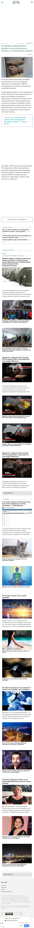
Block (21, 925)
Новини (3, 43)
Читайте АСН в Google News (17, 219)
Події (7, 43)
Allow (26, 925)
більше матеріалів (8, 493)
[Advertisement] (17, 22)
